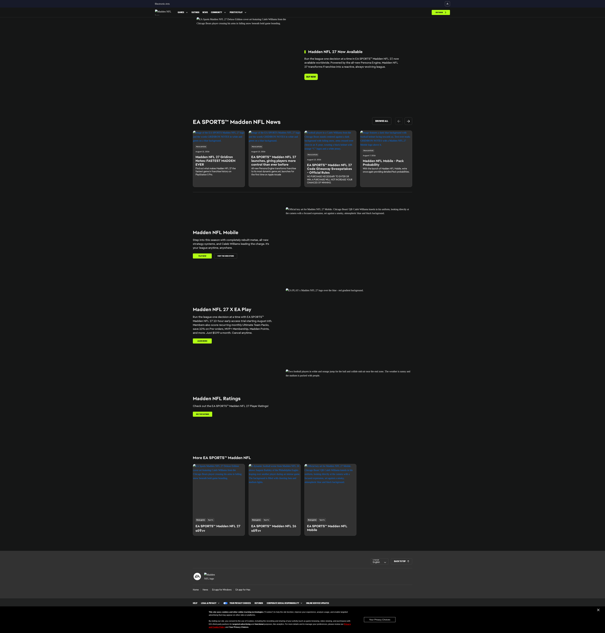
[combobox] (379, 561)
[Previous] (399, 121)
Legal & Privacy (208, 603)
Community (216, 12)
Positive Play (236, 12)
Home (196, 589)
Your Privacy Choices (379, 619)
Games (181, 12)
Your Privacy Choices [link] (240, 603)
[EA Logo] (197, 576)
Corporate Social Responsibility (283, 603)
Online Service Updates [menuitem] (317, 603)
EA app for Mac (243, 589)
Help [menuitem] (195, 603)
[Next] (408, 121)
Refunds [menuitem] (259, 603)
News (205, 12)
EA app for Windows (222, 589)
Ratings (195, 12)
